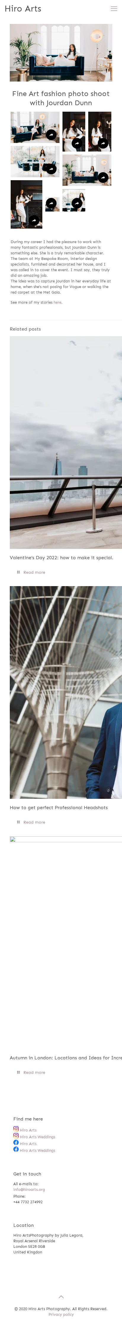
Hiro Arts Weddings (37, 1137)
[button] (35, 127)
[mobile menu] (114, 9)
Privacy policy (61, 1314)
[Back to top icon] (61, 1297)
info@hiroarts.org (29, 1189)
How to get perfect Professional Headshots (59, 807)
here (57, 302)
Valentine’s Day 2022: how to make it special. (61, 557)
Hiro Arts (22, 9)
